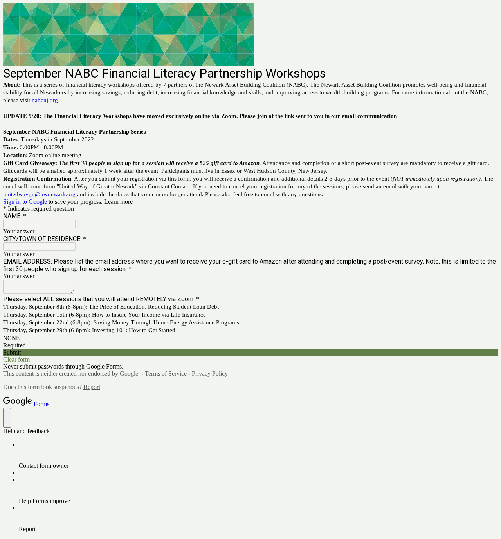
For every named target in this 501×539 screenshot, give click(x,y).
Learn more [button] (118, 201)
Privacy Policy (210, 373)
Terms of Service (166, 373)
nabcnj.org (45, 100)
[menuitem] (258, 455)
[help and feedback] (7, 418)
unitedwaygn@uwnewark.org (39, 194)
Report (91, 386)
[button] (250, 352)
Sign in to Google (25, 201)
